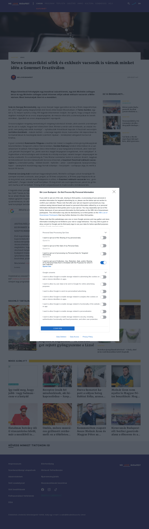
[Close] (115, 192)
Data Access (74, 337)
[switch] (103, 237)
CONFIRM (57, 328)
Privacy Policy (88, 337)
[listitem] (74, 232)
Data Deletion (61, 337)
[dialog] (74, 264)
